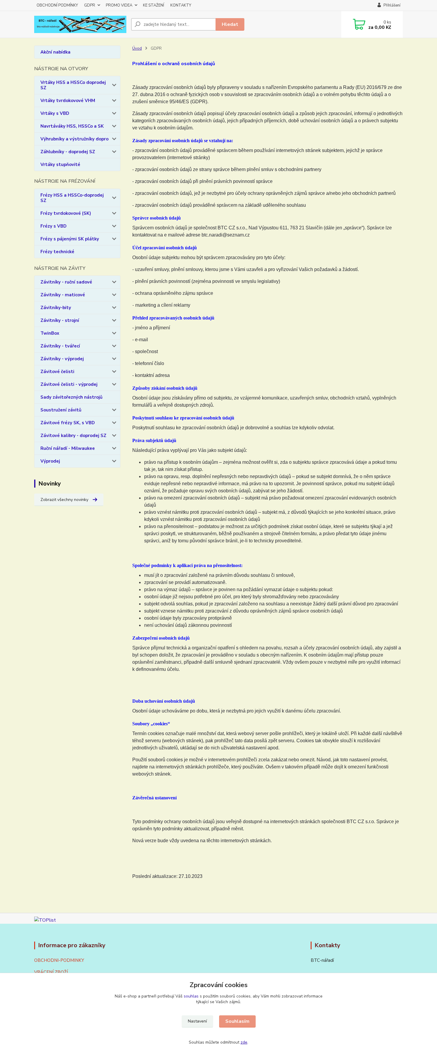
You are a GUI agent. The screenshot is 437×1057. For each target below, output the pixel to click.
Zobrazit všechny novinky (64, 499)
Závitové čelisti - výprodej (69, 384)
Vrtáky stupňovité (60, 164)
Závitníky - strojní (59, 320)
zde (243, 1042)
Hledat (230, 24)
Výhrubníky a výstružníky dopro (74, 139)
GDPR (89, 5)
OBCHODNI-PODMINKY (59, 960)
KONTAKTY (180, 5)
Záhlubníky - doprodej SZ (67, 152)
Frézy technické (57, 252)
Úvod (137, 48)
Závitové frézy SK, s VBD (67, 423)
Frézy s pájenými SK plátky (69, 239)
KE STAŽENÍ (153, 5)
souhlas (191, 996)
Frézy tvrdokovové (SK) (65, 213)
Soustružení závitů (60, 410)
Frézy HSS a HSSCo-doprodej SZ (72, 197)
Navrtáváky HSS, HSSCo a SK (72, 126)
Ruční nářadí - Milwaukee (67, 448)
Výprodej (50, 461)
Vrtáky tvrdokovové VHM (67, 101)
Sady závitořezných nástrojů (71, 397)
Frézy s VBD (53, 226)
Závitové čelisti (57, 372)
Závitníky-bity (55, 308)
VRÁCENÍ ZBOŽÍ (51, 972)
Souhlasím (237, 1021)
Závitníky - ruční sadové (66, 282)
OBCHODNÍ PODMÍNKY (57, 5)
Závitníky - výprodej (62, 359)
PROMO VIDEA (119, 5)
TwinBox (49, 333)
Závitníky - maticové (62, 295)
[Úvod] (80, 24)
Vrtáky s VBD (54, 113)
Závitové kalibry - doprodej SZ (73, 436)
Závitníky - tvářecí (60, 346)
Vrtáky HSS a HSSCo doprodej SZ (73, 85)
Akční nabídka (55, 52)
